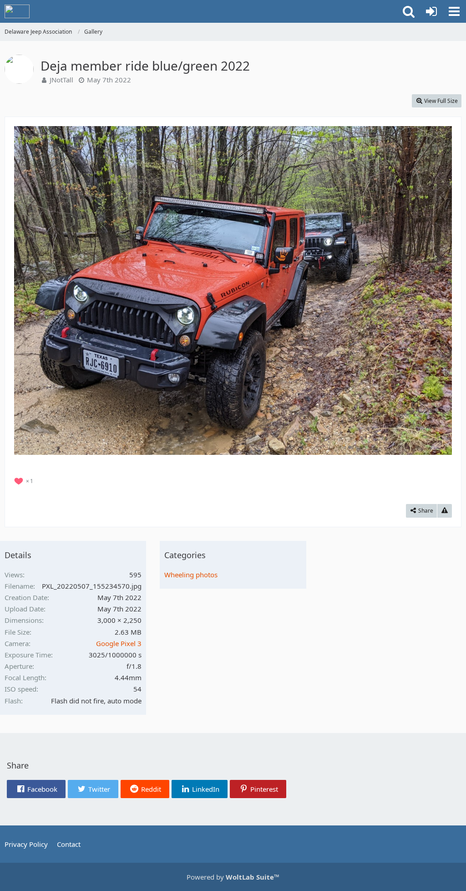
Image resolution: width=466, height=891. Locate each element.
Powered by (233, 876)
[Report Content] (444, 511)
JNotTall (61, 79)
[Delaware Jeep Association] (17, 11)
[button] (454, 11)
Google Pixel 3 (119, 643)
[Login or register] (431, 11)
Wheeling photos (191, 574)
